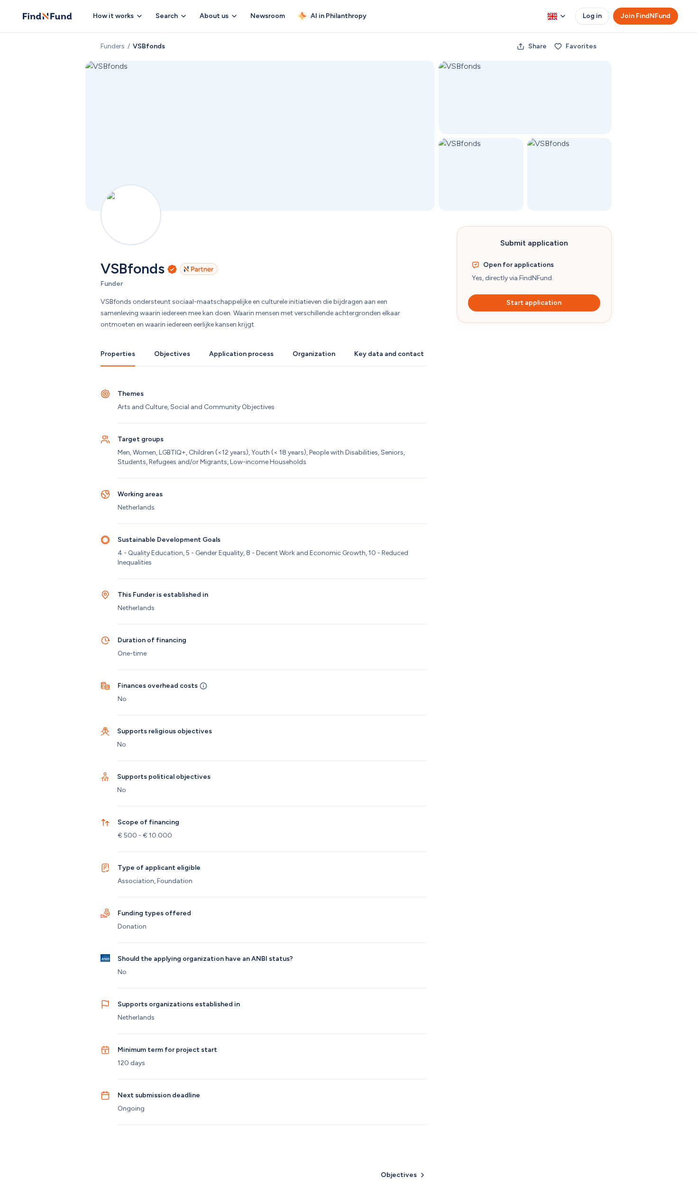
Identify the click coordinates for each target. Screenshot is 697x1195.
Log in (592, 16)
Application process (241, 354)
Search (167, 16)
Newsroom (267, 16)
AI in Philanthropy (339, 16)
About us (214, 16)
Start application (533, 303)
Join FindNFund (645, 16)
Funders (113, 46)
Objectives (172, 354)
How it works (113, 16)
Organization (314, 354)
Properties (118, 354)
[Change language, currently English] (556, 16)
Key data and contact (389, 354)
